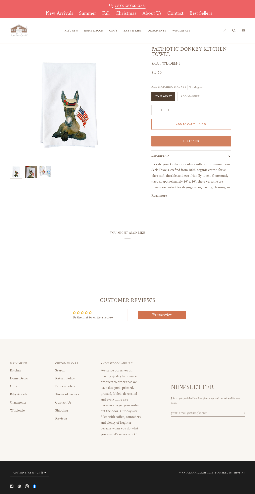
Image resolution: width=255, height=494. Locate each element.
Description (160, 155)
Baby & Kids (18, 394)
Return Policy (65, 378)
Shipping (61, 410)
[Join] (239, 413)
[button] (71, 30)
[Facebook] (12, 486)
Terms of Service (67, 394)
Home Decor (19, 378)
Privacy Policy (65, 386)
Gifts (13, 386)
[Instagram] (27, 486)
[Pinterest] (19, 486)
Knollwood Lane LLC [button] (117, 363)
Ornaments (18, 402)
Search (60, 370)
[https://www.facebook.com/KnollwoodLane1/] (34, 486)
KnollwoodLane (194, 472)
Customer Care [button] (66, 363)
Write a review (162, 315)
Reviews (61, 418)
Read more (159, 195)
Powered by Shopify (230, 472)
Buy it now (191, 141)
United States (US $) (28, 472)
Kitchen (15, 370)
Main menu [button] (18, 363)
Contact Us (63, 402)
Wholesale (17, 410)
